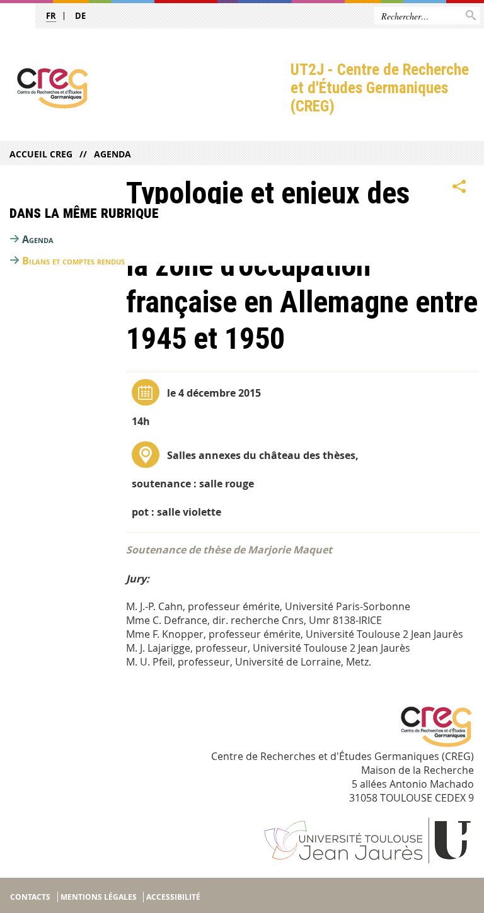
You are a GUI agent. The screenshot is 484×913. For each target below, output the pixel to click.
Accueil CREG (40, 154)
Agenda (112, 154)
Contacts (30, 897)
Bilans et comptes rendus (73, 261)
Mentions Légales (98, 897)
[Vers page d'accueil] (145, 88)
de (80, 15)
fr (51, 15)
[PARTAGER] (459, 187)
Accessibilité (173, 897)
